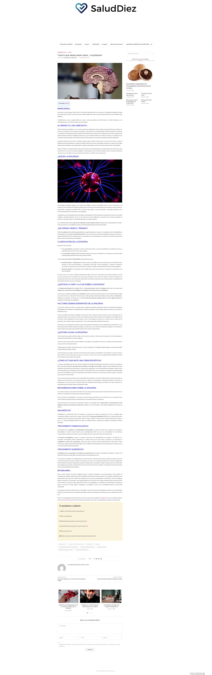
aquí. (83, 511)
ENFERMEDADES (62, 52)
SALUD (87, 44)
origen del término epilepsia (87, 547)
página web (105, 498)
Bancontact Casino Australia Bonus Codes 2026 (132, 101)
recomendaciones (101, 547)
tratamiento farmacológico (66, 549)
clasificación (62, 544)
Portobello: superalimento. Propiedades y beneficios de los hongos (138, 86)
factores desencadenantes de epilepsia (68, 547)
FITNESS (104, 44)
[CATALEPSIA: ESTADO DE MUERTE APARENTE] (111, 596)
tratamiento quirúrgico (82, 549)
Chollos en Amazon (66, 44)
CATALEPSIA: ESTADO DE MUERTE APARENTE (111, 605)
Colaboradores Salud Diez (70, 57)
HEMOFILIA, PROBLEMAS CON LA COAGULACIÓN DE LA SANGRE (68, 606)
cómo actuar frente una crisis (75, 544)
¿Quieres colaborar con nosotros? (137, 44)
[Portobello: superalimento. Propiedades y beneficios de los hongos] (140, 72)
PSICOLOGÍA (95, 44)
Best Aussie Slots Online (146, 100)
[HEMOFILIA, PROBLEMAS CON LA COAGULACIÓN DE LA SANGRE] (68, 596)
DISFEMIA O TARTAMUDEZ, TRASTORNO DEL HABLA (89, 605)
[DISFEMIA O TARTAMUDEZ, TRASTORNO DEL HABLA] (90, 596)
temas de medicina (65, 500)
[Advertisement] (106, 27)
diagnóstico (89, 544)
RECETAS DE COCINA (116, 44)
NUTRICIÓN (78, 44)
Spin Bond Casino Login (146, 94)
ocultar (67, 103)
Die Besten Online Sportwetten (131, 94)
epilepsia (97, 544)
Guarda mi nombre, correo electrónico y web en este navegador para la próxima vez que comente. (89, 645)
